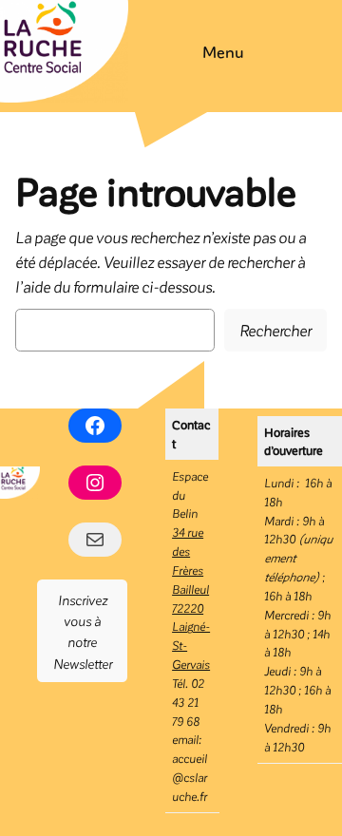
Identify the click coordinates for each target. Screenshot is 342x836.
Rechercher (275, 329)
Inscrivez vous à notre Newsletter (82, 631)
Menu (223, 51)
